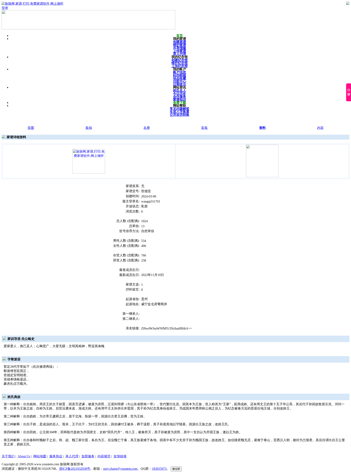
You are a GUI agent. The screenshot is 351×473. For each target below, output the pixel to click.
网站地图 (39, 456)
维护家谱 (179, 44)
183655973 (159, 468)
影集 (204, 127)
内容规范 (104, 456)
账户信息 (179, 72)
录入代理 (179, 54)
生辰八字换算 (179, 111)
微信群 (176, 468)
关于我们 (8, 456)
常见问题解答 (179, 108)
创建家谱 (179, 41)
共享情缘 (179, 48)
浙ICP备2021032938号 (74, 468)
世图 (31, 127)
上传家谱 (179, 51)
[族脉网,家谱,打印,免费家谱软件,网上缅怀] (89, 161)
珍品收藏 (179, 78)
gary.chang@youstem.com (120, 468)
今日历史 (179, 93)
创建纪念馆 (179, 60)
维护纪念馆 (179, 63)
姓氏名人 (179, 90)
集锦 (89, 127)
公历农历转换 (179, 114)
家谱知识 (179, 99)
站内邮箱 (179, 75)
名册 (146, 127)
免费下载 (179, 102)
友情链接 (120, 456)
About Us (24, 456)
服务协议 (55, 456)
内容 (320, 127)
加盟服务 (87, 456)
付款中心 (179, 81)
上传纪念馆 (179, 66)
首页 (179, 35)
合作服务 (179, 96)
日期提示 (179, 84)
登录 (5, 8)
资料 (262, 127)
